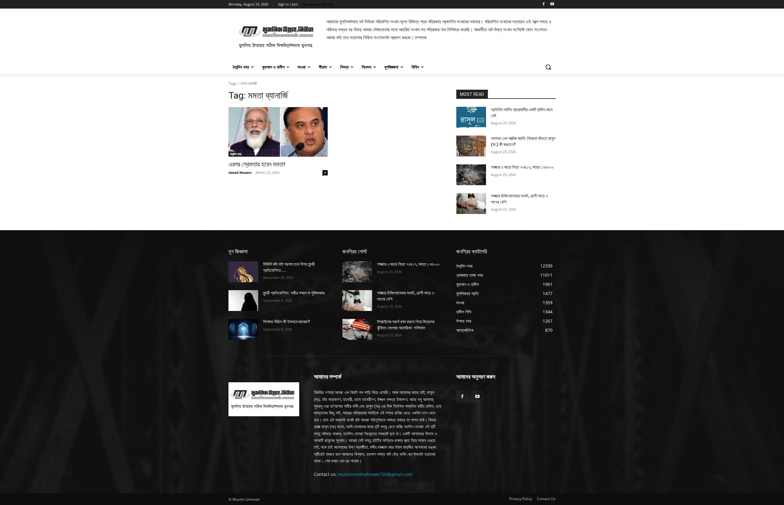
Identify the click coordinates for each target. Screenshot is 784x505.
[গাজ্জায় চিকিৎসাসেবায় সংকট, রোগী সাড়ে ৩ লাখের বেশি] (471, 203)
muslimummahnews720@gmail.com (375, 474)
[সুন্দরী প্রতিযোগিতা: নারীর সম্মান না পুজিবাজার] (243, 300)
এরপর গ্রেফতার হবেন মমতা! (256, 164)
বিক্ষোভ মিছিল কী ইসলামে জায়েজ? (286, 321)
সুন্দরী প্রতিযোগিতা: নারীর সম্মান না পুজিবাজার (294, 292)
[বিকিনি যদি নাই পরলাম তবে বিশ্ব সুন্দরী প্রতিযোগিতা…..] (243, 271)
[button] (548, 67)
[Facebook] (543, 4)
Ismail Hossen (239, 172)
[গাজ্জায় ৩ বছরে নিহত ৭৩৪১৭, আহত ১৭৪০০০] (471, 174)
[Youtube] (552, 4)
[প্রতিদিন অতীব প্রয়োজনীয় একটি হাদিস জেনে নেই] (471, 117)
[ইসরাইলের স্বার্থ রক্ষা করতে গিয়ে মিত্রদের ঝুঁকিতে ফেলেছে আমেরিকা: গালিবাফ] (357, 329)
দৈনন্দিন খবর (235, 154)
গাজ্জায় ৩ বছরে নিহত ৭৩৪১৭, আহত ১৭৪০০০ (522, 167)
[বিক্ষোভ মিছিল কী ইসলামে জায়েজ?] (243, 329)
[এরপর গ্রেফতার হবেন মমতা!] (278, 132)
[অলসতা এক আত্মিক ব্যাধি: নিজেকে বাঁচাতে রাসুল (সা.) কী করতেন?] (471, 146)
